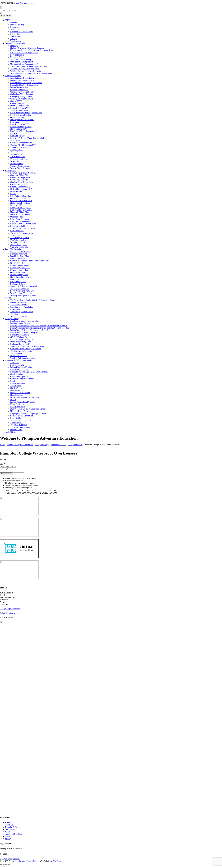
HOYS (13, 399)
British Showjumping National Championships (29, 372)
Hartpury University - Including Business (27, 48)
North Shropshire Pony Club (22, 277)
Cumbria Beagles (17, 103)
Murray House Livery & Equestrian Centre (27, 409)
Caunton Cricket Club (19, 89)
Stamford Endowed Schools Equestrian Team (28, 66)
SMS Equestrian (17, 231)
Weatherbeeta (15, 41)
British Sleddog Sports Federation (24, 85)
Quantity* (4, 468)
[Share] (6, 864)
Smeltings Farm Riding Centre (22, 228)
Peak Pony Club (17, 279)
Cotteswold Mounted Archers (22, 379)
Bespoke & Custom (13, 827)
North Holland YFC (18, 129)
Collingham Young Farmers (21, 94)
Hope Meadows (16, 395)
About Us (9, 825)
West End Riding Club (19, 247)
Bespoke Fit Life (17, 365)
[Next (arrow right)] (4, 866)
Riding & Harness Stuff (19, 344)
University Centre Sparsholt (21, 62)
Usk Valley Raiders (18, 240)
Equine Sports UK (17, 383)
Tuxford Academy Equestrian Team (24, 69)
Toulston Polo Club (18, 154)
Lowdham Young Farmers (20, 126)
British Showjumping (19, 369)
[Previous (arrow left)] (1, 866)
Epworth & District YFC (20, 108)
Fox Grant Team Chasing (20, 115)
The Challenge (16, 353)
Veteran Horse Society (19, 159)
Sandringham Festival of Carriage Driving (27, 346)
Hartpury (14, 45)
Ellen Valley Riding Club (20, 196)
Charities (8, 298)
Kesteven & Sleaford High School (24, 52)
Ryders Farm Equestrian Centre (23, 224)
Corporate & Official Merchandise (19, 360)
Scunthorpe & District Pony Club (23, 286)
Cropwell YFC (16, 101)
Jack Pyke (14, 29)
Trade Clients (10, 432)
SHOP (8, 20)
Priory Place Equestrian (19, 219)
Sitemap (22, 861)
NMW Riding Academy (20, 214)
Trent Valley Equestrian (19, 238)
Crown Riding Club (18, 184)
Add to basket (6, 474)
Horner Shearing (17, 25)
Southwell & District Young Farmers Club (27, 138)
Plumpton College (17, 57)
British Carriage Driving (20, 323)
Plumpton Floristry (75, 444)
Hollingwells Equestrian (20, 203)
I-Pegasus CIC (16, 205)
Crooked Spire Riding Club (21, 182)
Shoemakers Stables (18, 226)
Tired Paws (14, 314)
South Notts (15, 140)
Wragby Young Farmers (20, 168)
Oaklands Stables (17, 217)
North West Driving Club (20, 342)
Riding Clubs (10, 170)
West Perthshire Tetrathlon (21, 293)
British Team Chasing (19, 87)
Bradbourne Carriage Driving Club (24, 321)
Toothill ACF (15, 152)
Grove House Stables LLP (21, 200)
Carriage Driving (12, 318)
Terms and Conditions (14, 834)
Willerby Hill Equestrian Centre (23, 295)
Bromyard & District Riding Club (24, 173)
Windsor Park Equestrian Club (22, 358)
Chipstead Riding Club (19, 175)
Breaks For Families (18, 302)
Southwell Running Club (20, 420)
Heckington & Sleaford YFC (22, 120)
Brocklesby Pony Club (19, 256)
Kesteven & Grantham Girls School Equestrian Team (31, 50)
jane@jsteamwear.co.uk (25, 3)
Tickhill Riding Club (18, 235)
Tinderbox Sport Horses (20, 427)
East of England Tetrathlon (21, 265)
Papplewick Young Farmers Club (23, 131)
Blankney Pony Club (18, 254)
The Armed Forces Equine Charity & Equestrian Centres (33, 300)
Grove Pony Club (17, 272)
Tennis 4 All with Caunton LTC (23, 145)
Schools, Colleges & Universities (20, 444)
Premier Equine (16, 34)
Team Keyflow (16, 423)
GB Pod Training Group (20, 337)
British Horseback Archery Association (26, 82)
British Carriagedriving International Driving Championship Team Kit (38, 325)
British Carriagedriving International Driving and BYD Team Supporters (39, 328)
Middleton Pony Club (19, 275)
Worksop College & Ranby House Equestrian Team (31, 73)
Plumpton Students (58, 444)
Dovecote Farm (16, 191)
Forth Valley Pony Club (20, 268)
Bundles (13, 22)
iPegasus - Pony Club (19, 270)
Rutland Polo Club (17, 136)
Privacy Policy (32, 861)
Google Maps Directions (10, 609)
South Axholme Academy (20, 59)
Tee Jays (13, 39)
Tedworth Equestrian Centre (21, 233)
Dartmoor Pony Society (19, 106)
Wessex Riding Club (18, 244)
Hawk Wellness (16, 388)
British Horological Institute (21, 367)
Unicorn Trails (16, 430)
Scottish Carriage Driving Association (25, 349)
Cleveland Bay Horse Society (22, 92)
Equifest (13, 381)
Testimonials (10, 829)
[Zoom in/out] (1, 864)
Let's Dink (14, 122)
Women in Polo (16, 163)
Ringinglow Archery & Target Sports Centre (28, 413)
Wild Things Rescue (18, 316)
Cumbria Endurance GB (20, 187)
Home (2, 444)
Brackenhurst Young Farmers (22, 80)
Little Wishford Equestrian (21, 210)
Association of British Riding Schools (25, 78)
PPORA (13, 133)
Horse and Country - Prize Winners (24, 397)
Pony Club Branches (13, 249)
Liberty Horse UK (17, 406)
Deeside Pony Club (18, 263)
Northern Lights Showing (20, 411)
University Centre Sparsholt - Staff (24, 64)
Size (2, 464)
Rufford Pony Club (18, 281)
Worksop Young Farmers (20, 166)
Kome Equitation (17, 404)
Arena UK (14, 362)
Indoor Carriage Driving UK (22, 339)
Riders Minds (15, 309)
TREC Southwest (17, 157)
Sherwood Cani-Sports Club (21, 416)
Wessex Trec (15, 161)
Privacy (8, 839)
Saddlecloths (15, 36)
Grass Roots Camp (18, 198)
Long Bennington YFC (19, 124)
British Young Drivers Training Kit (24, 332)
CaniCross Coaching (18, 374)
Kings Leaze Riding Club (20, 207)
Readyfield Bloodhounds (20, 221)
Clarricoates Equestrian (19, 376)
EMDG (13, 194)
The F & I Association (19, 110)
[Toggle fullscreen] (4, 864)
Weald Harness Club (18, 356)
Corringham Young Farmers (21, 99)
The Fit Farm (15, 386)
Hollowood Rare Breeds (20, 393)
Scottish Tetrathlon (17, 284)
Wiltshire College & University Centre (25, 71)
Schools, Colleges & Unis (15, 43)
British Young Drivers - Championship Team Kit (30, 330)
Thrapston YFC (16, 150)
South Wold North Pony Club (22, 291)
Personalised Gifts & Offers (21, 32)
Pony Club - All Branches (20, 251)
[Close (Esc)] (9, 864)
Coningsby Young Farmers (21, 96)
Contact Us (9, 836)
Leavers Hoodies (17, 55)
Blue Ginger (58, 861)
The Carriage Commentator (21, 351)
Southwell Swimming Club (21, 143)
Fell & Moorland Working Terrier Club (26, 113)
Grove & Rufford (17, 117)
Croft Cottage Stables (19, 180)
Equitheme (14, 27)
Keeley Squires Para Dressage (22, 402)
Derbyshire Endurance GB (21, 189)
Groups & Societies (13, 76)
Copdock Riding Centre (20, 177)
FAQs (7, 832)
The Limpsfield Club (18, 425)
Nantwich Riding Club (19, 212)
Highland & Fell (17, 390)
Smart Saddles (16, 418)
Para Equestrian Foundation (21, 307)
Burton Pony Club (17, 258)
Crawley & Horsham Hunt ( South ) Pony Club (29, 261)
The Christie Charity (18, 305)
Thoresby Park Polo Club (20, 147)
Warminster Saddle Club (20, 242)
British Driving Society (19, 335)
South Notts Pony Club (19, 288)
